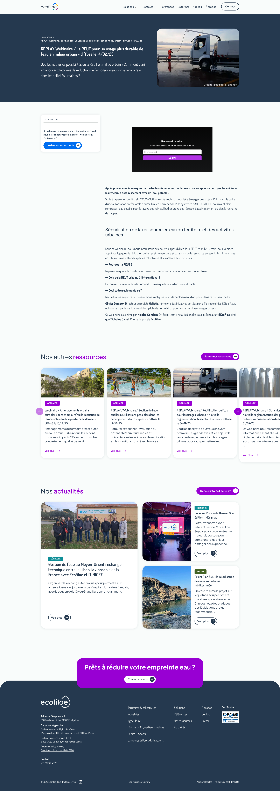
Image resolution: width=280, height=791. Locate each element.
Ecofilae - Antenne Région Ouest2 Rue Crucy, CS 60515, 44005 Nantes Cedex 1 (62, 739)
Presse (206, 721)
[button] (129, 7)
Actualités (179, 727)
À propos (207, 708)
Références (180, 714)
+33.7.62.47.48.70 (49, 763)
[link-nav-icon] (55, 701)
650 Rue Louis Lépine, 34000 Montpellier (60, 720)
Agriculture (134, 721)
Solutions (179, 708)
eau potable (126, 208)
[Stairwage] (49, 6)
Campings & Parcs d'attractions (146, 740)
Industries (133, 714)
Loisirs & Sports (137, 734)
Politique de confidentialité (227, 781)
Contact (206, 714)
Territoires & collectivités (142, 708)
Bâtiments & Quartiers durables (146, 727)
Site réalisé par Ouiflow (139, 781)
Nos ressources (183, 721)
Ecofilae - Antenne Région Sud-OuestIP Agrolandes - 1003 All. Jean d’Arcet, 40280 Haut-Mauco (67, 731)
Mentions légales (204, 781)
